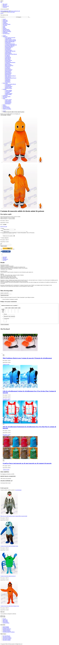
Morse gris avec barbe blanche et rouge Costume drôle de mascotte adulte (13, 516)
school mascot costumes (7, 637)
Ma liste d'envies (6, 6)
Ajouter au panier (6, 364)
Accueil (4, 110)
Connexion (5, 7)
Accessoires (5, 25)
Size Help (4, 260)
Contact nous (5, 619)
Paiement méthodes (6, 629)
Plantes (4, 27)
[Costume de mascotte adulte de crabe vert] (9, 574)
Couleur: (2, 228)
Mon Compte (5, 620)
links (1, 2)
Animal (5, 20)
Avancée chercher (6, 622)
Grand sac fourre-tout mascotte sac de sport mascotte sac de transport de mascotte (27, 463)
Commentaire (6, 318)
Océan (4, 26)
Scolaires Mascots (6, 29)
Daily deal (5, 5)
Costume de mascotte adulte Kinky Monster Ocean (9, 605)
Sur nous (4, 618)
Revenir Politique (6, 627)
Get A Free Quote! (11, 12)
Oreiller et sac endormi (7, 31)
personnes (4, 28)
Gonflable (4, 22)
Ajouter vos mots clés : (4, 293)
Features (5, 32)
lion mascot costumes (6, 639)
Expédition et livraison (7, 628)
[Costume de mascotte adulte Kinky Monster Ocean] (9, 604)
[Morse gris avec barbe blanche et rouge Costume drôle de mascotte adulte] (9, 514)
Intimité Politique (6, 626)
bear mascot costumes (7, 638)
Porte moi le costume (6, 24)
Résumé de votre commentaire (9, 316)
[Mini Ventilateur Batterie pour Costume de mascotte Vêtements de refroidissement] (20, 353)
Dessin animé (5, 21)
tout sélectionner (18, 489)
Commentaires (5, 259)
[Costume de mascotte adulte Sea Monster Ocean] (9, 544)
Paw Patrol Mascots (6, 635)
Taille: (1, 230)
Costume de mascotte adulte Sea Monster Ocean (9, 546)
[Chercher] (29, 17)
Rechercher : (2, 17)
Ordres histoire (5, 621)
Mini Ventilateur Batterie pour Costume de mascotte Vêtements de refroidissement (27, 358)
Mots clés (4, 258)
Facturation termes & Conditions (9, 631)
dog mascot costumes (6, 636)
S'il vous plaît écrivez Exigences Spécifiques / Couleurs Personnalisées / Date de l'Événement (17, 232)
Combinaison (5, 23)
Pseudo (5, 314)
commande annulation (7, 630)
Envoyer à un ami (3, 226)
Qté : (1, 243)
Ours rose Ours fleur (6, 30)
